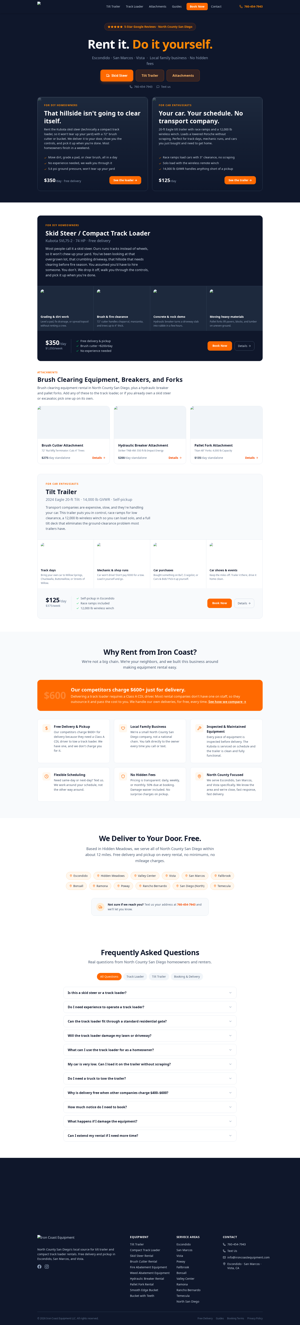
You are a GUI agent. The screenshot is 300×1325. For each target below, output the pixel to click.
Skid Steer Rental (141, 1256)
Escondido (80, 876)
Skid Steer (119, 75)
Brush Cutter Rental (143, 1261)
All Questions (109, 976)
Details (242, 346)
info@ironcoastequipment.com (245, 1257)
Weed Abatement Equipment (150, 1273)
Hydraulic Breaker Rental (147, 1279)
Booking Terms (235, 1318)
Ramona (102, 886)
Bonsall (78, 886)
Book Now (197, 6)
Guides (177, 6)
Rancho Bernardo (155, 886)
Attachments (157, 6)
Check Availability (114, 1213)
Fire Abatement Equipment (148, 1267)
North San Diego (188, 1301)
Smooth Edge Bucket (144, 1290)
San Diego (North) (192, 886)
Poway (125, 886)
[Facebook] (39, 1267)
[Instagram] (47, 1267)
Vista (172, 876)
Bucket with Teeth (142, 1296)
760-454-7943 (253, 6)
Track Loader (134, 6)
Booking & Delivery (187, 976)
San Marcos (197, 876)
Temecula (224, 886)
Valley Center (147, 876)
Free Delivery (205, 1318)
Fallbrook (224, 876)
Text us (166, 87)
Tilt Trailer (113, 6)
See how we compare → (227, 701)
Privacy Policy (255, 1318)
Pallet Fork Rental (142, 1284)
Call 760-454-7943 (162, 1213)
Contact (216, 6)
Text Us (200, 1213)
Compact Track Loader (145, 1250)
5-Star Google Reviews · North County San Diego (158, 27)
